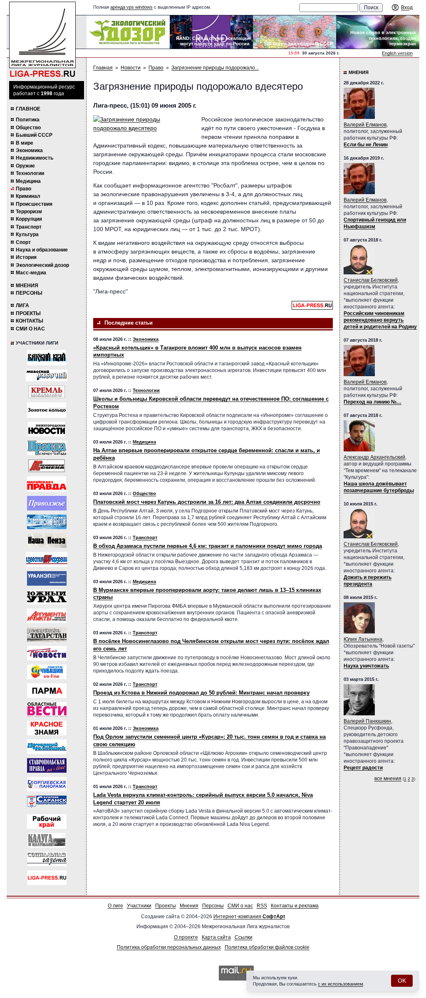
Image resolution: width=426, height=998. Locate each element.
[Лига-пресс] (47, 877)
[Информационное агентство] (47, 503)
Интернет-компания (249, 916)
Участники (139, 906)
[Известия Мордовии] (46, 559)
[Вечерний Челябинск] (47, 746)
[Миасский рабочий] (46, 375)
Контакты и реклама (295, 906)
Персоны (29, 293)
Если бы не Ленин (366, 145)
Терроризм (29, 211)
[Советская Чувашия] (47, 672)
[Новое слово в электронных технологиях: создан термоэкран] (377, 32)
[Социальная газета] (47, 859)
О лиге (115, 906)
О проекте (186, 937)
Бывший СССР (34, 135)
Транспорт (29, 227)
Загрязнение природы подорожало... (215, 68)
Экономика (29, 150)
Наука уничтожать (366, 666)
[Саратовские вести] (47, 522)
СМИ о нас (30, 329)
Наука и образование (42, 250)
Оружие (25, 166)
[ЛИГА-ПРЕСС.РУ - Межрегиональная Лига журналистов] (42, 40)
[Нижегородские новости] (46, 429)
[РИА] (46, 391)
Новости (131, 68)
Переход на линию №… (372, 402)
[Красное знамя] (47, 728)
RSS (262, 906)
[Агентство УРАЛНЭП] (47, 578)
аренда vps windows (131, 7)
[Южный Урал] (47, 597)
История (26, 257)
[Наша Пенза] (47, 540)
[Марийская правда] (46, 484)
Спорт (23, 242)
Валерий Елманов (365, 125)
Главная (103, 68)
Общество (28, 128)
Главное (28, 109)
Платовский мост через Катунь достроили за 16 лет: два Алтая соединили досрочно (206, 502)
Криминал (28, 196)
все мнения (387, 778)
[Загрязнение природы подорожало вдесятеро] (143, 124)
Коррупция (29, 219)
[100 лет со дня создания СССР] (294, 32)
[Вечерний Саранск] (47, 803)
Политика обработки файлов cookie (267, 947)
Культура (27, 234)
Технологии (30, 173)
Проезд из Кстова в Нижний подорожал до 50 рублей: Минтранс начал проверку (201, 693)
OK (402, 980)
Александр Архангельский (374, 457)
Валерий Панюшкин (367, 721)
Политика (28, 120)
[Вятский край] (46, 357)
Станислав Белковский (371, 280)
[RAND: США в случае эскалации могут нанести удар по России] (211, 32)
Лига (22, 305)
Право (23, 189)
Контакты (29, 321)
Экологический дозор (42, 265)
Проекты (28, 313)
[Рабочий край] (47, 821)
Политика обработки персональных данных (169, 947)
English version (397, 53)
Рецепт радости (363, 768)
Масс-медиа (31, 273)
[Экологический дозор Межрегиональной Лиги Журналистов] (128, 32)
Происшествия (34, 204)
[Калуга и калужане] (46, 840)
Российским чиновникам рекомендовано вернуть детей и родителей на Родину (380, 320)
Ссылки (244, 937)
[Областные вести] (47, 709)
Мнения (27, 285)
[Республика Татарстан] (47, 634)
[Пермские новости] (47, 653)
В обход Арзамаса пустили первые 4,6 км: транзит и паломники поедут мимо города (207, 546)
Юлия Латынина (363, 639)
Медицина (28, 181)
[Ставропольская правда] (47, 765)
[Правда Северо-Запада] (47, 448)
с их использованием (340, 983)
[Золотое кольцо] (46, 410)
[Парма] (47, 690)
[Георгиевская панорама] (47, 784)
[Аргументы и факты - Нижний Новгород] (47, 616)
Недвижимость (34, 158)
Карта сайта (216, 937)
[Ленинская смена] (46, 465)
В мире (24, 143)
